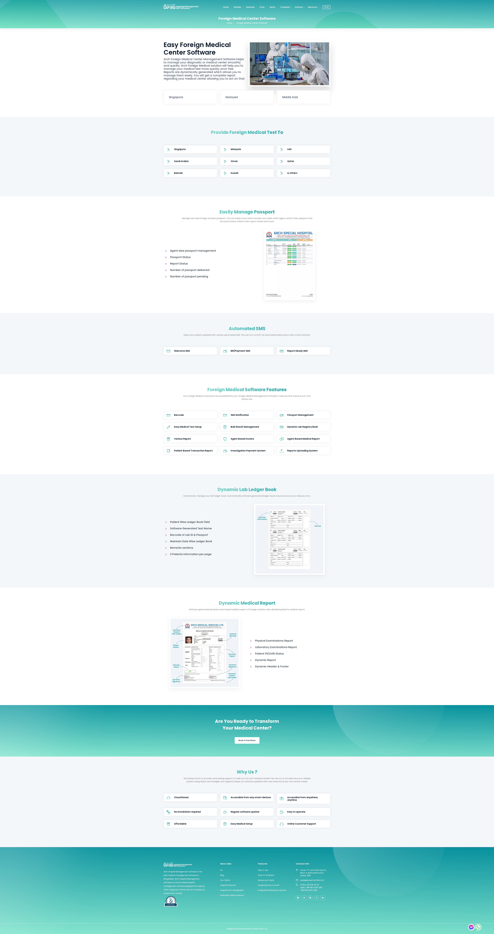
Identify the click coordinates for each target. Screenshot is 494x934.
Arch (166, 871)
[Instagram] (316, 898)
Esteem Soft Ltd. (260, 928)
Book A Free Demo (247, 740)
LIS (221, 870)
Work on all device (266, 875)
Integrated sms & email (268, 885)
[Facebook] (298, 898)
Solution (299, 7)
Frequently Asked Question (232, 895)
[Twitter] (304, 898)
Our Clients (225, 880)
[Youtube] (322, 898)
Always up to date (266, 880)
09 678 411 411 (313, 885)
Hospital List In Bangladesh (232, 890)
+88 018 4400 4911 (314, 887)
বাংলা (326, 7)
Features (250, 7)
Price (262, 7)
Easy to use (263, 870)
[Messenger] (471, 927)
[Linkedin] (310, 898)
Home (226, 7)
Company (285, 7)
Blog (222, 875)
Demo (272, 7)
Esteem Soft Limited (173, 893)
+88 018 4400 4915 (308, 890)
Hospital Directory (228, 885)
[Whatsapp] (478, 927)
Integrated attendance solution (272, 890)
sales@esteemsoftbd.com (312, 880)
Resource (312, 7)
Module (237, 7)
